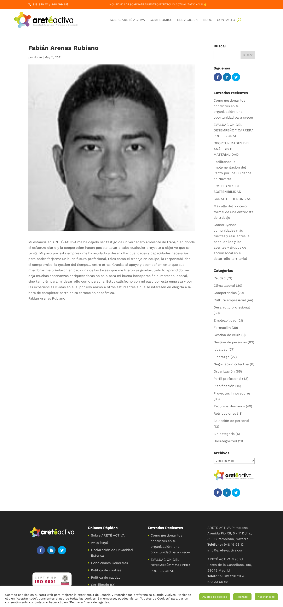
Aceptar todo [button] (266, 596)
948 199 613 (59, 4)
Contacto (226, 20)
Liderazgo (222, 357)
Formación (222, 328)
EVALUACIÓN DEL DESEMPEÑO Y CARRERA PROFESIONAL (233, 130)
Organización (224, 371)
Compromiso (161, 20)
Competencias (225, 293)
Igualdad (220, 349)
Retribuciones (225, 413)
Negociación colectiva (231, 364)
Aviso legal (99, 543)
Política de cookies (106, 570)
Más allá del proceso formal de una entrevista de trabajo (233, 211)
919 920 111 (40, 4)
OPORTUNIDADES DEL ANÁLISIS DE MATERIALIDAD (232, 148)
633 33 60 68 (217, 582)
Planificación (224, 386)
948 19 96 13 (234, 544)
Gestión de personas (230, 342)
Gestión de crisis (227, 335)
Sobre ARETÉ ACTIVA (127, 20)
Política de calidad (106, 577)
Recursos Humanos (229, 406)
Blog (207, 20)
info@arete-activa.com (225, 550)
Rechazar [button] (242, 596)
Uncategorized (225, 441)
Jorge (38, 57)
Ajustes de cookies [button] (214, 596)
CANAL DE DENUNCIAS (232, 199)
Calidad (220, 278)
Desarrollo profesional (232, 307)
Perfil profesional (227, 379)
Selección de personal (231, 421)
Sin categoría (224, 434)
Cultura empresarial (230, 300)
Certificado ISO (103, 585)
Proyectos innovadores (232, 393)
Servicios (186, 20)
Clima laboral (224, 286)
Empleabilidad (225, 320)
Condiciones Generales (109, 563)
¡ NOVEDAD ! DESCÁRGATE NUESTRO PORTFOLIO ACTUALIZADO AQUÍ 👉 (157, 4)
